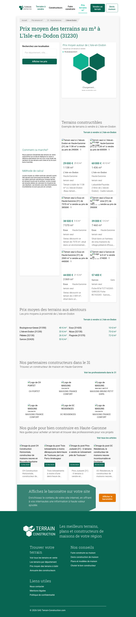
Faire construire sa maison (83, 553)
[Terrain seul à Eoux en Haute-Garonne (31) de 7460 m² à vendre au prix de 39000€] (103, 207)
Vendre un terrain (98, 7)
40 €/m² (63, 328)
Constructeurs (55, 7)
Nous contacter (37, 586)
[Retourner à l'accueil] (42, 531)
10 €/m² (112, 328)
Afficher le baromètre (107, 497)
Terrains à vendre (41, 7)
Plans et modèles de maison (84, 561)
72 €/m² (112, 335)
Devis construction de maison (84, 557)
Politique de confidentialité (42, 595)
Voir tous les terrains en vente (43, 557)
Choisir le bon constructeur (83, 565)
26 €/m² (63, 335)
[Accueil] (25, 8)
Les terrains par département (43, 562)
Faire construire (70, 7)
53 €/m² (63, 339)
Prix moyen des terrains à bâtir (44, 566)
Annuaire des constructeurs (42, 570)
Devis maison (111, 7)
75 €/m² (112, 331)
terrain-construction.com (89, 90)
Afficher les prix (39, 61)
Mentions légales (38, 590)
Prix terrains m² (83, 8)
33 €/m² (63, 331)
